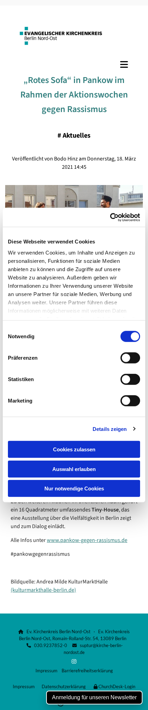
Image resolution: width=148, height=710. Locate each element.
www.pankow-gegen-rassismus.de (87, 540)
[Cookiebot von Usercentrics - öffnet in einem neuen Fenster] (110, 217)
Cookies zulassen (74, 449)
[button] (74, 64)
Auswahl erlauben (74, 469)
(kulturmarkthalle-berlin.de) (43, 590)
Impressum (46, 670)
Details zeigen (110, 429)
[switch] (130, 357)
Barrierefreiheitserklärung (87, 670)
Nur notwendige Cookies (74, 488)
